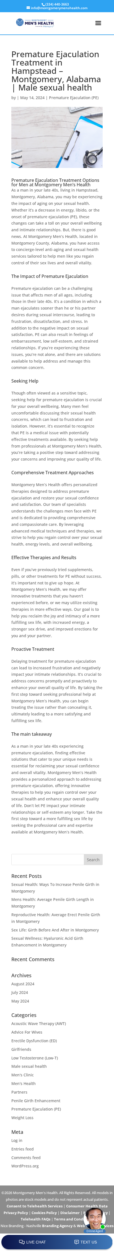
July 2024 (19, 992)
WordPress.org (25, 1166)
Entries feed (22, 1149)
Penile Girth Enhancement (35, 1100)
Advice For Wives (26, 1032)
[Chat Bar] (57, 1242)
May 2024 (20, 1001)
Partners (19, 1092)
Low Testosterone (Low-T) (34, 1058)
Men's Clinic (22, 1074)
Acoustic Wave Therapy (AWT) (38, 1023)
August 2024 (22, 983)
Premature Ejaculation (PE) (74, 97)
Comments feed (26, 1157)
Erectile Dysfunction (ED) (34, 1040)
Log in (16, 1140)
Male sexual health (29, 1066)
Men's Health (23, 1083)
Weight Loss (22, 1117)
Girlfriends (21, 1049)
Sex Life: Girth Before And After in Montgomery (55, 930)
